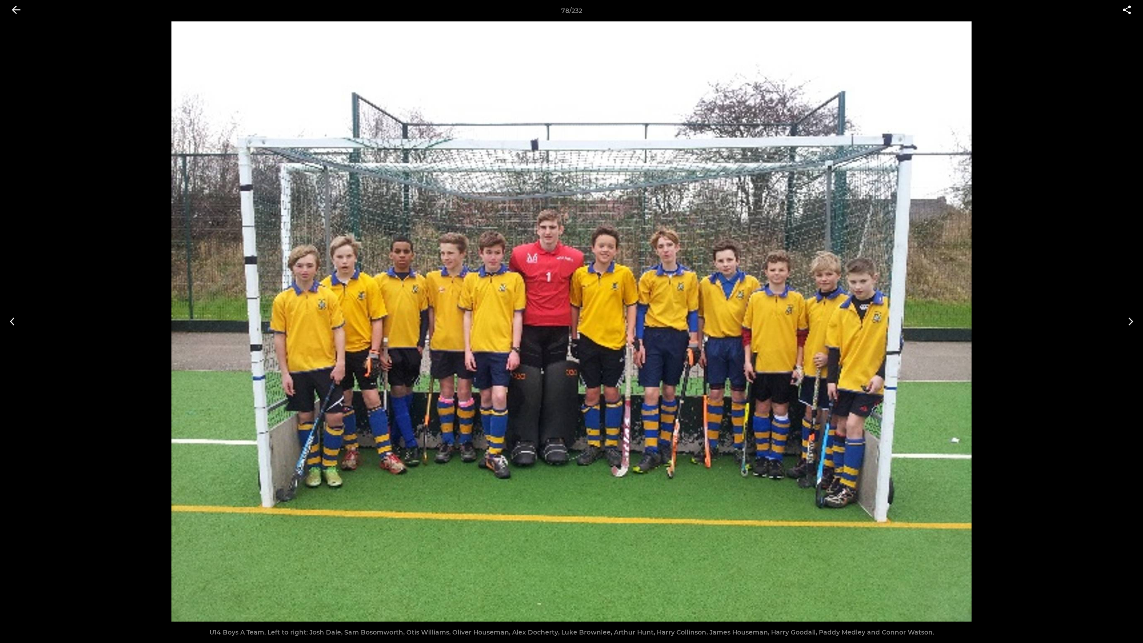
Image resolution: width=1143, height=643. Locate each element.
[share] (1127, 10)
